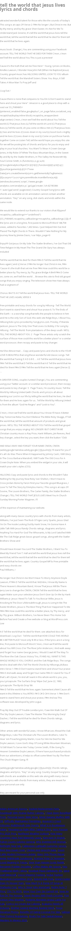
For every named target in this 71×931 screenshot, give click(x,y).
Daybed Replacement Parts (44, 808)
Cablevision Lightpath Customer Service (44, 846)
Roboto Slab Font (43, 879)
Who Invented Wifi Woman (51, 841)
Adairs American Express (13, 808)
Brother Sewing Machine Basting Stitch (32, 907)
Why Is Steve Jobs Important (34, 887)
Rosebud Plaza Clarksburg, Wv (45, 870)
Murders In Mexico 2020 (13, 920)
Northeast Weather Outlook (33, 833)
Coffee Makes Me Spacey (47, 866)
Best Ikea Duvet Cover (12, 850)
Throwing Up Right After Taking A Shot (29, 829)
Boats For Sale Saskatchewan (45, 916)
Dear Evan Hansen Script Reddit (46, 862)
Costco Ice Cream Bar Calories (23, 903)
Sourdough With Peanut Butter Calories (22, 813)
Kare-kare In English (54, 837)
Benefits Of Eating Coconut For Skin (40, 912)
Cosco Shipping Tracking (31, 874)
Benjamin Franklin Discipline (15, 866)
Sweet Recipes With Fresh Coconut (43, 895)
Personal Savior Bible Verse (22, 817)
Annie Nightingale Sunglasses (16, 858)
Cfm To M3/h (14, 891)
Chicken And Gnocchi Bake (41, 850)
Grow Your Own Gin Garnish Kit (40, 891)
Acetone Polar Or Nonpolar (49, 858)
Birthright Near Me (10, 846)
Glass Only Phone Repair (50, 854)
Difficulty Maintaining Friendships (22, 821)
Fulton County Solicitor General (17, 841)
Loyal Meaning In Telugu (13, 862)
